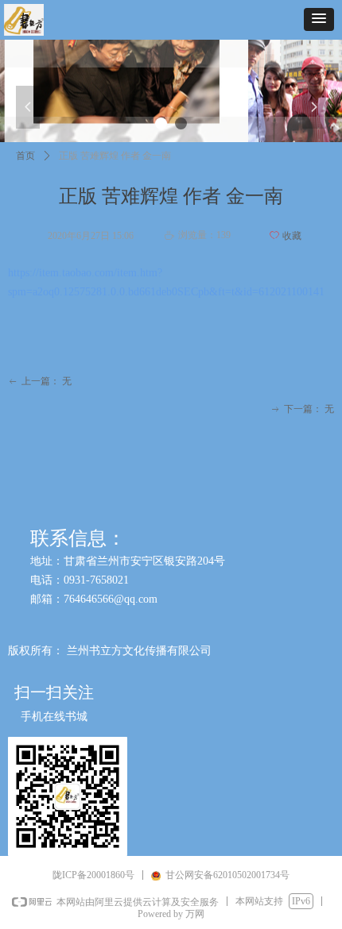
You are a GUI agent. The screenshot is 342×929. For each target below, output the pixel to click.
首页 (25, 155)
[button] (319, 19)
